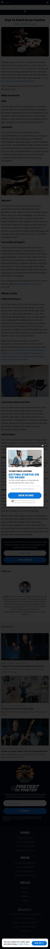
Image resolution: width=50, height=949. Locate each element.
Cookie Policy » (23, 944)
